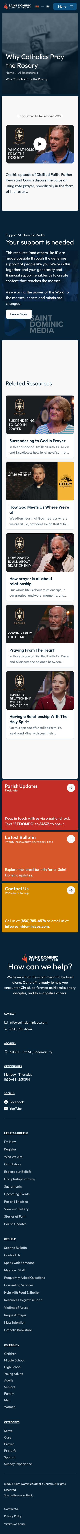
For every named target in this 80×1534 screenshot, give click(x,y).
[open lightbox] (40, 144)
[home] (17, 6)
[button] (10, 1141)
